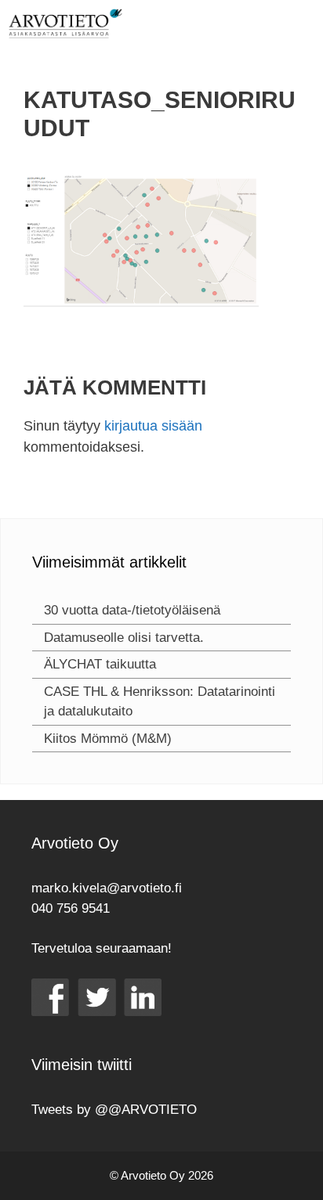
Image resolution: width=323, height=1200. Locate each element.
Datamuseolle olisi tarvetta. (124, 637)
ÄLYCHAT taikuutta (100, 664)
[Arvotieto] (65, 23)
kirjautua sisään (153, 426)
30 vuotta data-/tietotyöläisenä (132, 610)
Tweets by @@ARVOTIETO (114, 1109)
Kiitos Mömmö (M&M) (108, 738)
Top (305, 1178)
